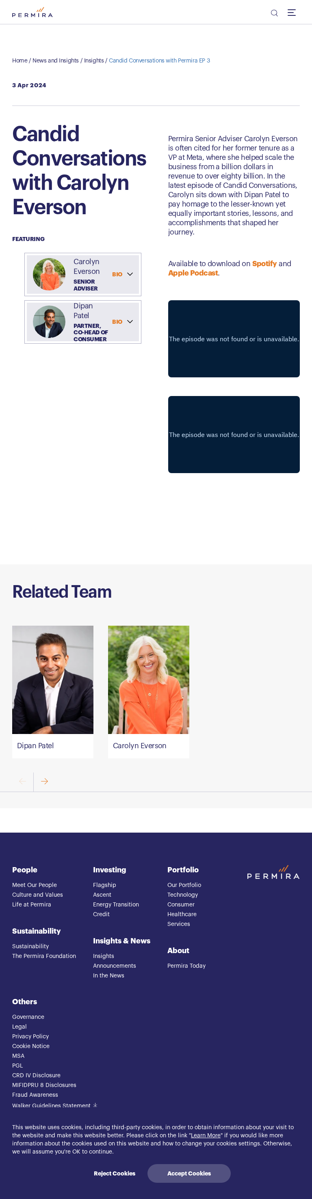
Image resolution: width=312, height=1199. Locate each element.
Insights (94, 61)
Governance (28, 1017)
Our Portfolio (184, 885)
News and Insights (55, 61)
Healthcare (182, 914)
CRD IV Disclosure (36, 1075)
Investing (109, 870)
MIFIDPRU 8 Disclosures (44, 1085)
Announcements (114, 966)
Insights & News (121, 941)
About (178, 950)
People (24, 870)
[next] (44, 782)
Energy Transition (116, 905)
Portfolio (183, 870)
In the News (108, 976)
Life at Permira (31, 905)
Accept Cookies (189, 1173)
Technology (182, 895)
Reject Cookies (114, 1173)
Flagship (104, 885)
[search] (273, 14)
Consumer (181, 905)
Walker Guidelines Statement (51, 1106)
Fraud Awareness (35, 1095)
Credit (101, 914)
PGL (17, 1066)
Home (19, 61)
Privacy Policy (30, 1037)
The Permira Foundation (44, 956)
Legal (19, 1027)
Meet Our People (34, 885)
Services (178, 924)
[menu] (294, 12)
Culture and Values (37, 895)
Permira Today (186, 966)
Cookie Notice (31, 1046)
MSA (18, 1056)
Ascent (102, 895)
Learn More (206, 1136)
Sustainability (36, 931)
